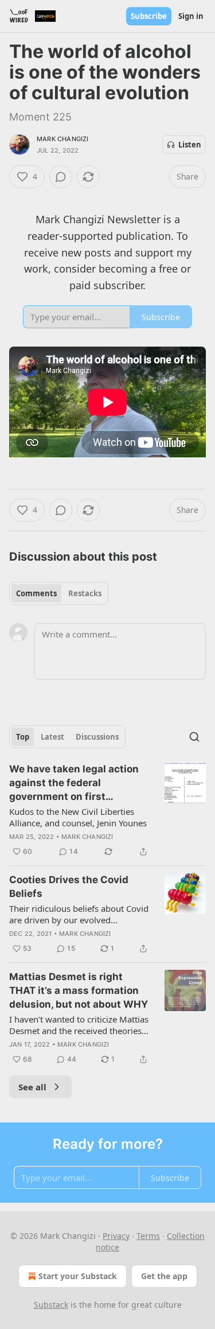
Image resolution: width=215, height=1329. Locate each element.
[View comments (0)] (60, 176)
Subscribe (149, 16)
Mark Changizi (63, 139)
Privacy (116, 1235)
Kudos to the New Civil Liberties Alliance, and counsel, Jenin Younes (78, 817)
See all (32, 1087)
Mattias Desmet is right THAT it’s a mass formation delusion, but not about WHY (78, 990)
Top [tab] (22, 737)
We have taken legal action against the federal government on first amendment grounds (74, 783)
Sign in (191, 16)
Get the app (164, 1275)
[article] (107, 810)
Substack (51, 1304)
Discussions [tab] (97, 737)
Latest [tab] (52, 737)
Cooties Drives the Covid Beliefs (68, 886)
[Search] (194, 736)
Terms (148, 1235)
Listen (189, 144)
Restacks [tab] (84, 593)
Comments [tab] (36, 593)
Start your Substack (77, 1275)
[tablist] (58, 593)
